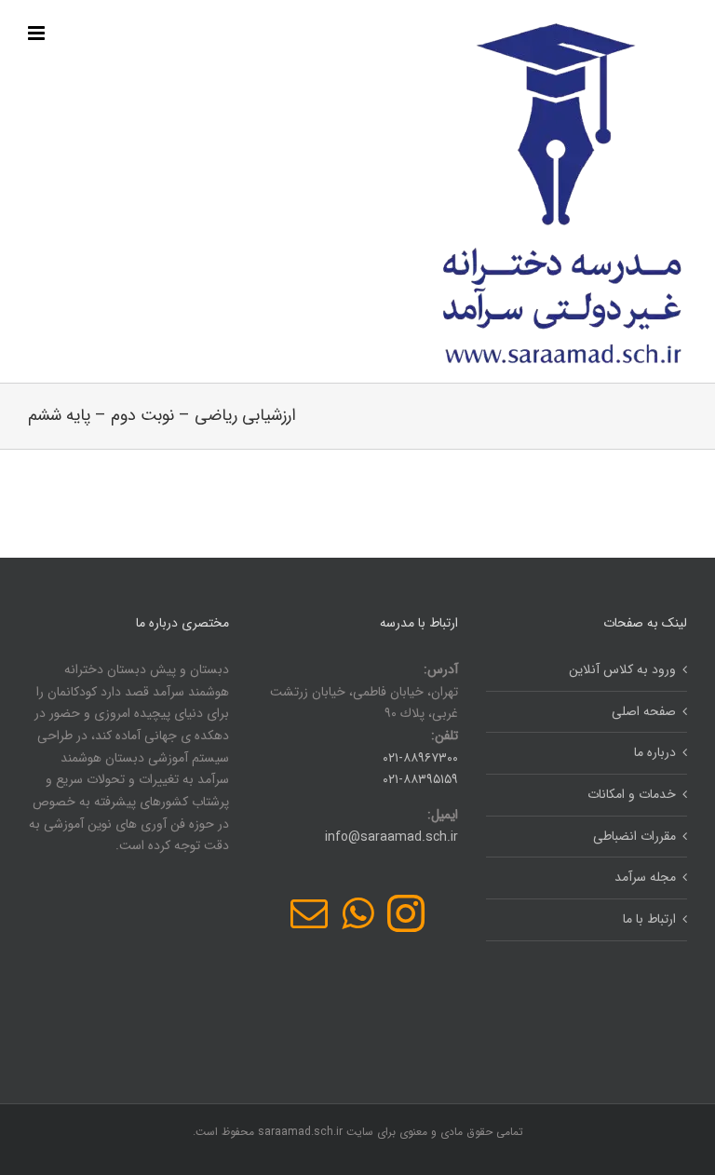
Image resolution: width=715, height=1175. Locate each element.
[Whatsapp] (357, 913)
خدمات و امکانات (631, 794)
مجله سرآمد (645, 877)
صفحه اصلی (644, 711)
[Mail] (309, 913)
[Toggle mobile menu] (37, 33)
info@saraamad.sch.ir (391, 837)
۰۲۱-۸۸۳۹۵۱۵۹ (420, 779)
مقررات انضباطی (634, 836)
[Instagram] (406, 913)
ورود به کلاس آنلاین (622, 669)
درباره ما (655, 752)
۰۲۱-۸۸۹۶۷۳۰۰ (420, 758)
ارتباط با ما (649, 919)
